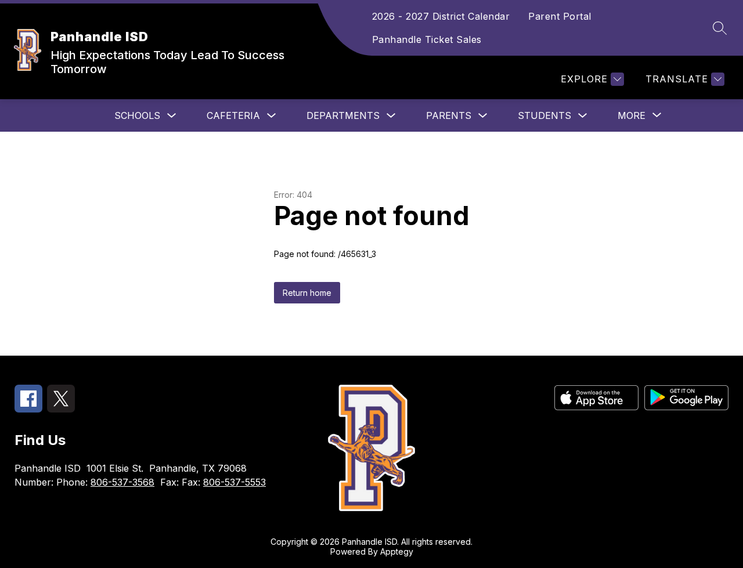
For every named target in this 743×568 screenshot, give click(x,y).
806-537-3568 (122, 482)
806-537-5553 (234, 482)
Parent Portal (559, 16)
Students (544, 115)
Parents (448, 115)
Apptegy (396, 551)
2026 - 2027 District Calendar (441, 16)
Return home (307, 293)
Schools (137, 115)
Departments (343, 115)
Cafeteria (233, 115)
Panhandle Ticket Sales (427, 39)
